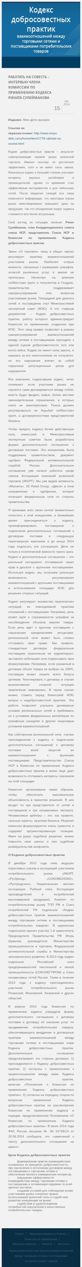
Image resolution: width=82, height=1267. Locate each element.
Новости (47, 1244)
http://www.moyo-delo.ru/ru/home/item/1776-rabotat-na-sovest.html (35, 138)
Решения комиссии (24, 1244)
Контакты (64, 1244)
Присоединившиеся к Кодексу (47, 1234)
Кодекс (19, 1234)
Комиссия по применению (41, 1239)
